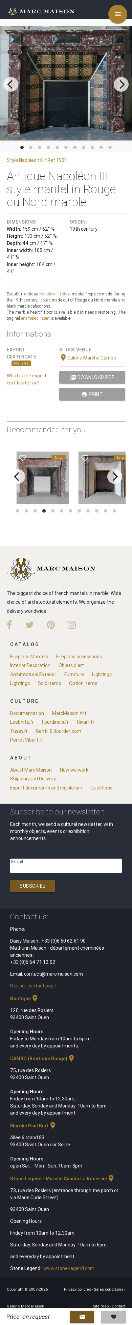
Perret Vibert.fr (26, 740)
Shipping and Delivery (33, 779)
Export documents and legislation (46, 788)
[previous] (10, 84)
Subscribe (33, 886)
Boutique (24, 999)
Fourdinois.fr (55, 722)
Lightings (102, 674)
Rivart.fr (85, 722)
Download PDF (92, 377)
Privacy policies (78, 1289)
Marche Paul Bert (33, 1126)
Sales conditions (109, 1289)
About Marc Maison (31, 770)
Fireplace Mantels (29, 657)
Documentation (27, 713)
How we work (74, 770)
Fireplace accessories (79, 657)
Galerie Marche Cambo (87, 358)
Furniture (74, 674)
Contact (118, 1306)
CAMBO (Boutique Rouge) (42, 1059)
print (92, 394)
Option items (83, 683)
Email (17, 862)
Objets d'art (71, 665)
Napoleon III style (55, 293)
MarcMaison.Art (69, 713)
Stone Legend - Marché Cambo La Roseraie (62, 1179)
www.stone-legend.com (68, 1268)
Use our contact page (33, 986)
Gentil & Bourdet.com (58, 731)
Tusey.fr (19, 731)
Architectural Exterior (33, 674)
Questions (101, 788)
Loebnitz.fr (22, 722)
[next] (121, 84)
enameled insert (35, 318)
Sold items (49, 683)
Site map (101, 1306)
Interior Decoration (30, 665)
